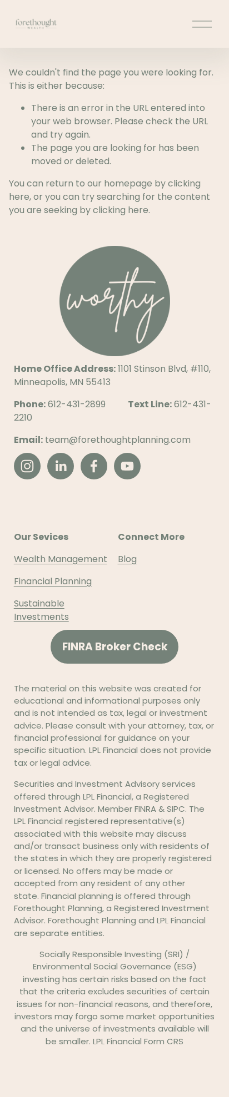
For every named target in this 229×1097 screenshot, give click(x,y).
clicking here (120, 210)
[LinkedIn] (60, 466)
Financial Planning (53, 581)
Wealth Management (60, 559)
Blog (127, 559)
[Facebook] (94, 466)
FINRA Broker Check (114, 646)
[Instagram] (27, 466)
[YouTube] (127, 466)
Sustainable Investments (41, 610)
